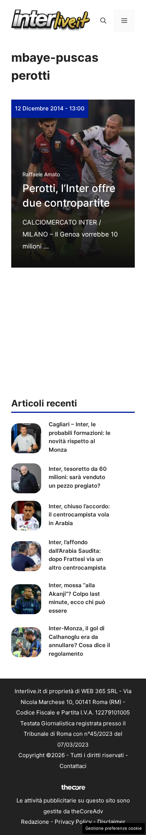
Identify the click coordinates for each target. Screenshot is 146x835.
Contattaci (73, 766)
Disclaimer (111, 821)
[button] (103, 20)
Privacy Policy (73, 821)
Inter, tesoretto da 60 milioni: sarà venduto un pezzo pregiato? (78, 477)
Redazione (35, 821)
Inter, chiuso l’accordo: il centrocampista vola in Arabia (79, 515)
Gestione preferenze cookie (113, 828)
